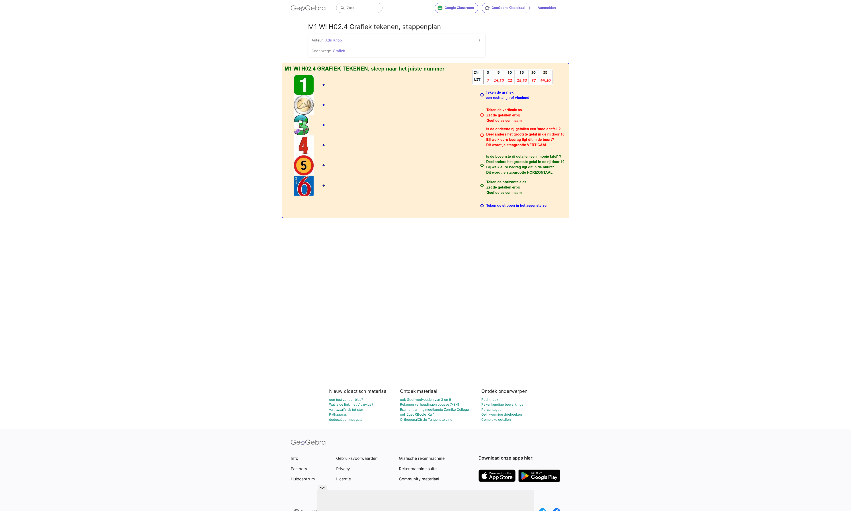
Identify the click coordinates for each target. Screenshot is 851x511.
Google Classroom (459, 8)
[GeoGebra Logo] (308, 8)
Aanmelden (547, 8)
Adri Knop (333, 40)
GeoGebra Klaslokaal (508, 8)
